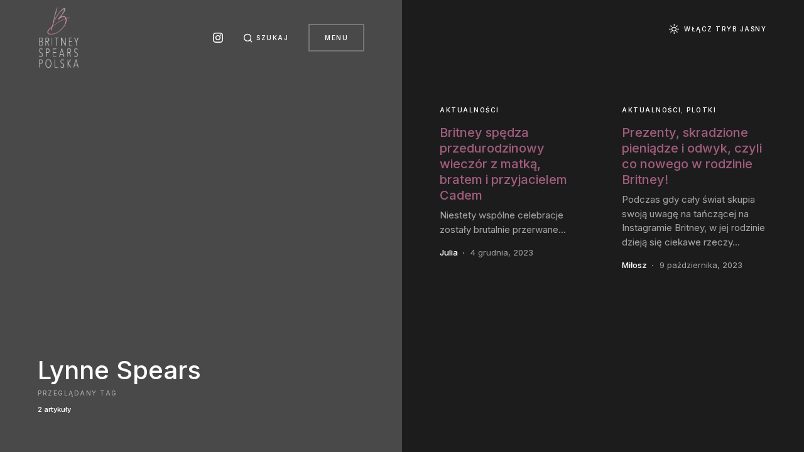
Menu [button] (336, 37)
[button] (266, 38)
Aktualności (469, 110)
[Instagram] (218, 38)
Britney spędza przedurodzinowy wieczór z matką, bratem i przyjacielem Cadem (503, 164)
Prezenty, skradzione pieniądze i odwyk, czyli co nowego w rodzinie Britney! (692, 156)
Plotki (701, 110)
